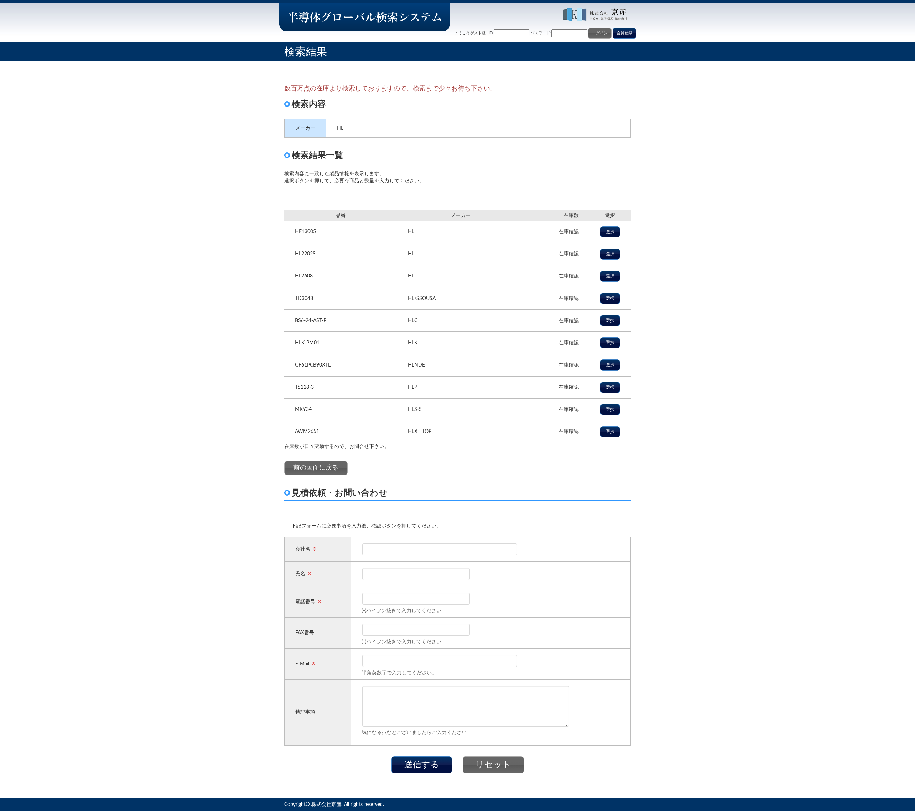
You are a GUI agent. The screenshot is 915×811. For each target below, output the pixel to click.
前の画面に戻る (315, 468)
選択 (610, 232)
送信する (421, 765)
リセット (493, 765)
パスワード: (540, 33)
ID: (491, 33)
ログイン (600, 33)
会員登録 (624, 33)
